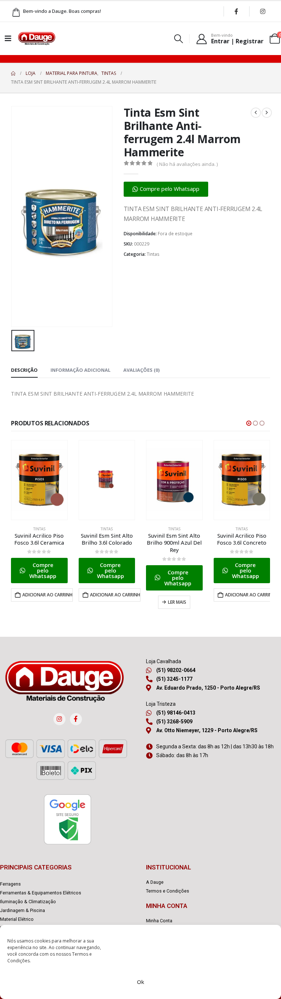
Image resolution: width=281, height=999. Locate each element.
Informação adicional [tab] (80, 370)
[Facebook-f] (76, 719)
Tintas (153, 254)
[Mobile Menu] (8, 38)
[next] (267, 113)
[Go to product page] (40, 480)
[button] (178, 38)
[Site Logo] (36, 38)
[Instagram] (262, 11)
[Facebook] (236, 11)
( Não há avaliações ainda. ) (187, 164)
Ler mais (110, 602)
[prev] (256, 113)
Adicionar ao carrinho (48, 595)
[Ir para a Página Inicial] (13, 73)
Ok (140, 981)
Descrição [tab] (24, 370)
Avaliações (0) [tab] (141, 370)
